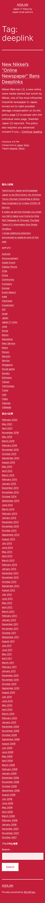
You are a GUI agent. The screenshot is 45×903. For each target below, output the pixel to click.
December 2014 (10, 488)
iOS (4, 309)
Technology (8, 386)
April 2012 (7, 607)
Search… (6, 849)
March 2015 (8, 475)
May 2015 (7, 466)
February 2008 (9, 820)
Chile (4, 271)
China (5, 275)
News (26, 145)
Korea (5, 330)
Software (7, 377)
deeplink (14, 148)
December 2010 (10, 675)
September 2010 (10, 688)
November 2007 (10, 833)
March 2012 (8, 611)
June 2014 (7, 505)
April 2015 (7, 471)
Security (6, 356)
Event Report (9, 292)
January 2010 (9, 722)
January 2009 (9, 773)
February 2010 (9, 718)
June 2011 (7, 650)
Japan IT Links (9, 322)
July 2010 (7, 696)
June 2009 (7, 752)
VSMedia (6, 407)
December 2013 (10, 522)
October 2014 (9, 496)
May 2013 (7, 552)
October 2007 (9, 837)
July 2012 (7, 594)
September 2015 (10, 458)
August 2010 (8, 692)
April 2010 (7, 709)
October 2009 (9, 735)
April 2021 (7, 428)
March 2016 (8, 441)
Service (6, 360)
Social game (8, 369)
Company (7, 284)
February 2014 (9, 513)
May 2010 (7, 705)
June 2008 (7, 803)
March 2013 (8, 560)
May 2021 (7, 424)
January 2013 (9, 569)
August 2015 (8, 462)
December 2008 (10, 777)
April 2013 (7, 556)
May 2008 (7, 807)
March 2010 (8, 713)
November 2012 (10, 577)
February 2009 (9, 769)
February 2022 (9, 419)
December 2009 (10, 726)
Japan (20, 145)
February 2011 (9, 667)
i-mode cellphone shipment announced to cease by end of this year (20, 237)
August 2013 (8, 539)
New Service (8, 343)
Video (5, 399)
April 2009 (7, 760)
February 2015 (9, 479)
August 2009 (8, 743)
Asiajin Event (8, 262)
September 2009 (11, 739)
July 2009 (7, 748)
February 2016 (9, 445)
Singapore (7, 364)
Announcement (10, 258)
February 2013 (9, 564)
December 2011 (10, 624)
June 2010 (7, 701)
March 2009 (8, 765)
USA (4, 394)
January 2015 (9, 483)
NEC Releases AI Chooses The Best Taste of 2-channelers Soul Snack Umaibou (20, 224)
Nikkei (22, 148)
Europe (5, 288)
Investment (8, 305)
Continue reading (32, 131)
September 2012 (10, 586)
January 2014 (9, 517)
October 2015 (9, 454)
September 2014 (10, 500)
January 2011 (9, 671)
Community (8, 279)
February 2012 (9, 615)
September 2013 (10, 534)
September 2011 (10, 637)
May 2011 (7, 654)
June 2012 (7, 598)
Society (6, 373)
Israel (5, 313)
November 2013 (10, 526)
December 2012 (10, 573)
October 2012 (9, 581)
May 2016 (7, 436)
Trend (5, 390)
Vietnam (6, 403)
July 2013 (7, 543)
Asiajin (22, 5)
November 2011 (10, 628)
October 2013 (9, 530)
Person (5, 352)
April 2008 (7, 812)
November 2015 (10, 449)
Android (6, 254)
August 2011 (8, 641)
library (5, 335)
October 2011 (9, 633)
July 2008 (7, 799)
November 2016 (10, 432)
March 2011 (8, 662)
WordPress (29, 892)
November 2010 (10, 679)
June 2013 (7, 547)
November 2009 (10, 731)
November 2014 (10, 492)
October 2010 (9, 684)
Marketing (7, 339)
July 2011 (7, 645)
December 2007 (10, 828)
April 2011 (7, 658)
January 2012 (9, 620)
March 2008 (8, 816)
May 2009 (7, 756)
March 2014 (8, 509)
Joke (4, 326)
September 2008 (11, 790)
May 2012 (7, 603)
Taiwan (6, 382)
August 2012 (8, 590)
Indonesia (7, 301)
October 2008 (9, 786)
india (4, 296)
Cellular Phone (9, 266)
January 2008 (9, 824)
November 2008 (10, 782)
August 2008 (8, 794)
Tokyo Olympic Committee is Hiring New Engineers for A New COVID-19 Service (21, 203)
